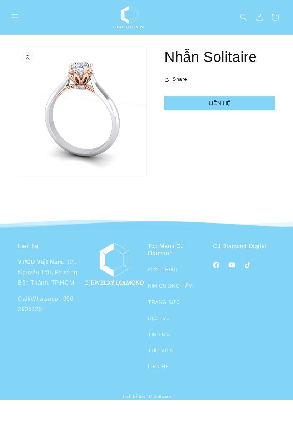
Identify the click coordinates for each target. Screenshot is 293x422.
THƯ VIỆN (161, 350)
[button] (15, 17)
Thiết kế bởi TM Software (146, 396)
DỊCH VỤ (159, 318)
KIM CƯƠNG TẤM (170, 286)
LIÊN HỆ (220, 103)
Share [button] (180, 79)
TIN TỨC (159, 334)
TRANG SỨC (164, 302)
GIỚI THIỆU (163, 270)
